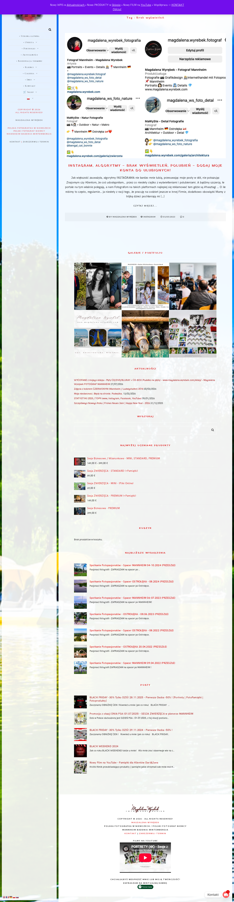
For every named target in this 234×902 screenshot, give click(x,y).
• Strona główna (29, 36)
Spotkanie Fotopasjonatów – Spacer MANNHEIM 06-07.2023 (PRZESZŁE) (133, 597)
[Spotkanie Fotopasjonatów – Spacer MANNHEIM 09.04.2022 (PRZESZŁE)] (80, 667)
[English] (4, 897)
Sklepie (116, 5)
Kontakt (15, 142)
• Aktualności (29, 54)
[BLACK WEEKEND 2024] (80, 750)
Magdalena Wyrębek (29, 120)
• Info (28, 79)
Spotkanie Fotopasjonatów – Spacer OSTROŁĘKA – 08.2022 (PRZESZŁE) (132, 630)
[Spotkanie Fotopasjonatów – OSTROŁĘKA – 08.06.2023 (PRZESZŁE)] (80, 618)
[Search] (48, 29)
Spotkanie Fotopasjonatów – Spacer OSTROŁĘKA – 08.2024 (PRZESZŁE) (132, 581)
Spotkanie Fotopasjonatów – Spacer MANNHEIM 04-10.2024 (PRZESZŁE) (133, 565)
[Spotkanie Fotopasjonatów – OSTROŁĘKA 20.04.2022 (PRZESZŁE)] (80, 651)
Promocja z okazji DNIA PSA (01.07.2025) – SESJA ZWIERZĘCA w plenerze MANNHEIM (141, 713)
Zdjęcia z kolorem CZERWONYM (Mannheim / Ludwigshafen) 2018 (108, 388)
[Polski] (29, 98)
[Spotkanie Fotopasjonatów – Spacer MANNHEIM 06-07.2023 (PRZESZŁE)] (80, 602)
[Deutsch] (11, 897)
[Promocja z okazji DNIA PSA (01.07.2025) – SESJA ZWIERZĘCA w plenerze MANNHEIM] (80, 718)
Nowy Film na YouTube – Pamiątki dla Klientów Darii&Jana (124, 762)
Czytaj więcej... (145, 206)
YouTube (146, 5)
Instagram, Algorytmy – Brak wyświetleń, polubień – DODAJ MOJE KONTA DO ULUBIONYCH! (145, 168)
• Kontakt (29, 85)
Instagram (149, 217)
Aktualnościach (76, 5)
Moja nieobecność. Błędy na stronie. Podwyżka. (98, 393)
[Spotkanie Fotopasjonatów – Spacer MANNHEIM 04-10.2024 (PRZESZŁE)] (80, 569)
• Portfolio (28, 48)
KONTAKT (177, 5)
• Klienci (28, 67)
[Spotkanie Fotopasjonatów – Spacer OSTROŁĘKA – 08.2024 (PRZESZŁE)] (80, 586)
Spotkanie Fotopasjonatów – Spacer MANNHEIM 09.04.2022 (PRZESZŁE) (132, 663)
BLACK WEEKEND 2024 (104, 746)
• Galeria (28, 73)
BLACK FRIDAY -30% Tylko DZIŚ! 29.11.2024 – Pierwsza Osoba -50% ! (131, 730)
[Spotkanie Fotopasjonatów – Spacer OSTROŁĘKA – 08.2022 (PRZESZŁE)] (80, 635)
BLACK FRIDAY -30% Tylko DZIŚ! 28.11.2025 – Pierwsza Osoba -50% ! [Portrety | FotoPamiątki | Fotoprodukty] (146, 699)
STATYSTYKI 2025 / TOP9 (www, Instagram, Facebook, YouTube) (108, 398)
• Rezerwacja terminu (29, 60)
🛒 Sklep (28, 92)
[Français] (7, 897)
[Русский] (17, 897)
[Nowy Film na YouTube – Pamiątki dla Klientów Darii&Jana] (80, 767)
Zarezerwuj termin (36, 142)
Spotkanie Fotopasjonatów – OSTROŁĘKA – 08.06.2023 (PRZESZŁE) (129, 614)
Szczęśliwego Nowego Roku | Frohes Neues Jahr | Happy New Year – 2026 (112, 403)
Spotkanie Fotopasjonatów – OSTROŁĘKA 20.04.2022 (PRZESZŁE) (128, 646)
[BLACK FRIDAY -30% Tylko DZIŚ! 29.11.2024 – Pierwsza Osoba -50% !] (80, 734)
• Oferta (28, 42)
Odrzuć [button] (117, 9)
